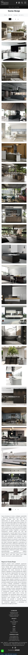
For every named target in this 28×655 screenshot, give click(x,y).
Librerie (14, 630)
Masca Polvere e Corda (14, 133)
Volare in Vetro (14, 498)
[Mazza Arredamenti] (4, 2)
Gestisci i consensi (13, 654)
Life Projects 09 (14, 417)
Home (10, 7)
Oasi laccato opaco (14, 194)
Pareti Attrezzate (14, 632)
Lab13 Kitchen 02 (14, 214)
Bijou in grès (14, 437)
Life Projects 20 (14, 295)
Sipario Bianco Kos (14, 315)
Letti (14, 620)
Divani (14, 628)
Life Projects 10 (14, 153)
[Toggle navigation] (25, 3)
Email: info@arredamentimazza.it (17, 645)
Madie (14, 629)
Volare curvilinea (14, 376)
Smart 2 (14, 113)
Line (14, 234)
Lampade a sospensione (14, 614)
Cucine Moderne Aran (14, 637)
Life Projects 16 (14, 397)
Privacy (2, 654)
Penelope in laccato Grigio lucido (14, 457)
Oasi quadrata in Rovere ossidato (14, 173)
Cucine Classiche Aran (14, 638)
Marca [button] (5, 15)
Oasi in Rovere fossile (14, 356)
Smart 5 (14, 478)
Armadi (14, 624)
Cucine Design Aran (14, 636)
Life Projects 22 (14, 255)
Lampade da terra (14, 613)
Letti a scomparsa (14, 621)
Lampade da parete (14, 616)
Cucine (13, 7)
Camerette (14, 622)
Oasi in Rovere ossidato (14, 31)
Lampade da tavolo (14, 612)
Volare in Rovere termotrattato (14, 275)
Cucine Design (17, 7)
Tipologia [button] (15, 15)
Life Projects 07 (14, 72)
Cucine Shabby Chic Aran (14, 640)
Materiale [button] (10, 15)
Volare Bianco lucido (14, 52)
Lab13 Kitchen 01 (14, 336)
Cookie (6, 654)
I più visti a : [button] (21, 15)
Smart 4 (14, 92)
